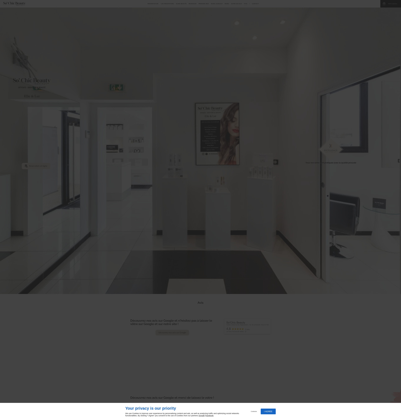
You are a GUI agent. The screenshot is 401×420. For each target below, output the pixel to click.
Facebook (209, 416)
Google (202, 416)
